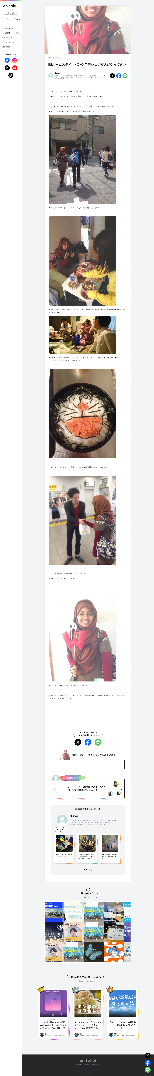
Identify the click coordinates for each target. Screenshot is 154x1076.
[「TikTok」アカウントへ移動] (10, 75)
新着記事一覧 (8, 28)
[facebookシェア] (118, 75)
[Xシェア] (112, 75)
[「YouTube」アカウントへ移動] (14, 67)
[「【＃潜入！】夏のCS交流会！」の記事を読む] (82, 912)
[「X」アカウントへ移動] (7, 67)
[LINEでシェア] (124, 75)
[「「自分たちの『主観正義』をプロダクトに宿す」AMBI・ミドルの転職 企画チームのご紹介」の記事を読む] (103, 912)
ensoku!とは (8, 37)
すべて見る (88, 870)
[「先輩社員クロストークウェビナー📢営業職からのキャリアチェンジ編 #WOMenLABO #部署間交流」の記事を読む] (62, 912)
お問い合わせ (96, 1064)
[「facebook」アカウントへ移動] (7, 60)
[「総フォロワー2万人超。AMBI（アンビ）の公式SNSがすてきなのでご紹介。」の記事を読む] (123, 932)
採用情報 (7, 47)
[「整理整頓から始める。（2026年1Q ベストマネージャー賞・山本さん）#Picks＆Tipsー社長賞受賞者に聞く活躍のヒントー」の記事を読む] (62, 932)
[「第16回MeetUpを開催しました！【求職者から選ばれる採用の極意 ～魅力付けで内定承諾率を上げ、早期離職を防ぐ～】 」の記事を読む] (123, 952)
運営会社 (86, 1064)
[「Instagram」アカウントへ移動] (14, 60)
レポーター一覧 (9, 42)
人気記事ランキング (11, 33)
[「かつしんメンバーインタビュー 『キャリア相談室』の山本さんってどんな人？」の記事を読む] (123, 912)
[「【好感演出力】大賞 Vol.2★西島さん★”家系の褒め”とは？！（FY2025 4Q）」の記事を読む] (103, 952)
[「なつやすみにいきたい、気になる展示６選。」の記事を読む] (82, 952)
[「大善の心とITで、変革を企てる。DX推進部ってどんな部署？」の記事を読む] (103, 932)
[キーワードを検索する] (16, 19)
